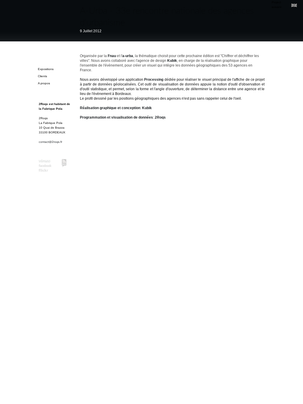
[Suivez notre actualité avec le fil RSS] (64, 163)
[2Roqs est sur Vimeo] (45, 161)
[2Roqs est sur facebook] (45, 166)
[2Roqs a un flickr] (45, 171)
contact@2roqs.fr (50, 141)
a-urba (127, 56)
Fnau (112, 56)
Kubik (172, 61)
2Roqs (160, 117)
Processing (153, 79)
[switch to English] (294, 5)
